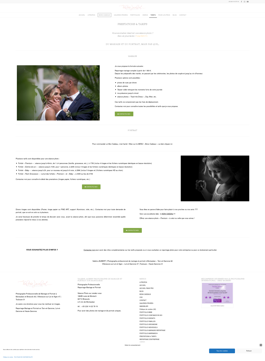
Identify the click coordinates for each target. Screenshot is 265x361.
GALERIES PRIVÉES (146, 303)
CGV (141, 297)
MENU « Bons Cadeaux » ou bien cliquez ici (155, 144)
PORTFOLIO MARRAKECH (149, 333)
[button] (261, 345)
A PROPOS (143, 282)
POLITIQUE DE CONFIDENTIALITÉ (23, 357)
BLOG (141, 291)
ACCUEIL (143, 285)
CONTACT (143, 300)
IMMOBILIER (144, 306)
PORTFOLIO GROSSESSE (148, 324)
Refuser (249, 351)
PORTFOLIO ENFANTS (147, 318)
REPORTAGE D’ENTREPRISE (149, 339)
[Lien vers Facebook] (241, 1)
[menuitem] (81, 15)
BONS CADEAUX (145, 294)
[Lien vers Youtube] (247, 1)
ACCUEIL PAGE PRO (147, 288)
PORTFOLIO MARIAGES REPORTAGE (152, 330)
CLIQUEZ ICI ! (142, 36)
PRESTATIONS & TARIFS (148, 336)
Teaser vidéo (122, 89)
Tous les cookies (222, 351)
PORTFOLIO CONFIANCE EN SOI (151, 315)
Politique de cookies (8, 357)
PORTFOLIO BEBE (146, 312)
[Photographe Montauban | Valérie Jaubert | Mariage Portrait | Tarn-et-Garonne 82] (132, 7)
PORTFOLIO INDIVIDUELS (148, 327)
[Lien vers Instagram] (244, 1)
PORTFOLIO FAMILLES (147, 321)
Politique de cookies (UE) (148, 309)
